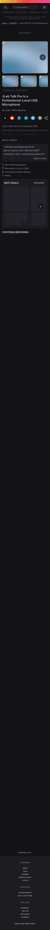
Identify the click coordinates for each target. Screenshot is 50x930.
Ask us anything (25, 896)
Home (4, 23)
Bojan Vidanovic (24, 172)
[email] (40, 118)
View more (39, 183)
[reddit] (12, 118)
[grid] (25, 542)
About (25, 868)
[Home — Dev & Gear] (5, 7)
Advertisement (25, 893)
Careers (25, 874)
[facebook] (19, 118)
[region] (25, 57)
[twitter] (5, 118)
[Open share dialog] (46, 118)
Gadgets (13, 23)
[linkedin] (26, 118)
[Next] (43, 57)
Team (25, 871)
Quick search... (22, 7)
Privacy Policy (25, 877)
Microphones (19, 110)
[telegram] (33, 118)
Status (25, 880)
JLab (7, 110)
